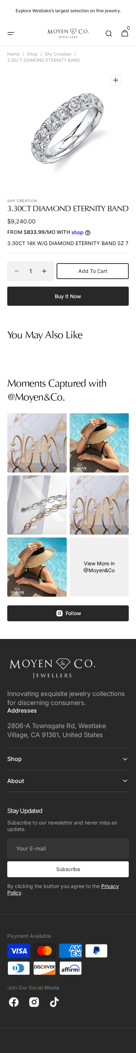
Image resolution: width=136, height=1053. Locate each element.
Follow (73, 613)
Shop (32, 54)
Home (13, 54)
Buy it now (68, 296)
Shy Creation (58, 54)
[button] (11, 34)
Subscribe (68, 869)
